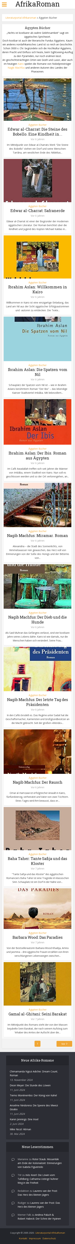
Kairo (21, 63)
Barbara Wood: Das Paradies (38, 937)
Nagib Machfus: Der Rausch (37, 782)
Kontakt (23, 1238)
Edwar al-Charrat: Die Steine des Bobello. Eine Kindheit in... (37, 132)
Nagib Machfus (16, 67)
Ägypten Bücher (37, 125)
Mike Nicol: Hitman (20, 1129)
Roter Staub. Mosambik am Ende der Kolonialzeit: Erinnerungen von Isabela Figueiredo (40, 1163)
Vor (63, 1043)
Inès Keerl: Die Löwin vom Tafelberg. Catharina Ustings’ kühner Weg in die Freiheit (38, 1178)
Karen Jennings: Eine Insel (24, 1119)
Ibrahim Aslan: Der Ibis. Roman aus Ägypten (37, 455)
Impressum (35, 1238)
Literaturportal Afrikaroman (20, 17)
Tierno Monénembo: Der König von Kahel (33, 1095)
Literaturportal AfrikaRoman (50, 1232)
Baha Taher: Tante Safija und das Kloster (37, 861)
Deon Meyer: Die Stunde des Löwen (30, 1085)
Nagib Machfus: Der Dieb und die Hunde (37, 620)
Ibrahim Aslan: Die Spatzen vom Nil (37, 372)
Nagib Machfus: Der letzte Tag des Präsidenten (37, 702)
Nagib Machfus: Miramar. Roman (37, 535)
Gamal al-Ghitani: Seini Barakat (38, 1013)
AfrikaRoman (37, 4)
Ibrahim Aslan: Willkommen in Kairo (37, 289)
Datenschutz (49, 1238)
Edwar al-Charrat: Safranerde (37, 210)
